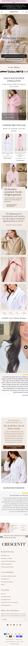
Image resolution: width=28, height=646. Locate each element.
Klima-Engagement (6, 605)
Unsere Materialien (6, 596)
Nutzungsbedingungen (7, 581)
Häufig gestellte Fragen (7, 567)
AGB (18, 641)
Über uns (3, 593)
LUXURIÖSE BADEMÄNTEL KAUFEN (14, 56)
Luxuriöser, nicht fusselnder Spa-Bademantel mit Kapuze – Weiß (7, 153)
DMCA (2, 584)
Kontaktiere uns (5, 555)
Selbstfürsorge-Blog (6, 564)
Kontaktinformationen (14, 643)
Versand (21, 641)
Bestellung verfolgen (6, 558)
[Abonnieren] (25, 619)
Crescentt (12, 639)
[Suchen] (23, 11)
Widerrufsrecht (19, 639)
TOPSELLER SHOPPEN (14, 59)
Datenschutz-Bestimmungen (8, 576)
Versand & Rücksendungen (8, 561)
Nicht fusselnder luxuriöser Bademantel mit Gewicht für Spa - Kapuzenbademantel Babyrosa (20, 154)
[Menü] (1, 11)
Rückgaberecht (5, 579)
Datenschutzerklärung (10, 641)
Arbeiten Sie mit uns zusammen (9, 602)
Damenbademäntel (9, 114)
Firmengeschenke (5, 599)
